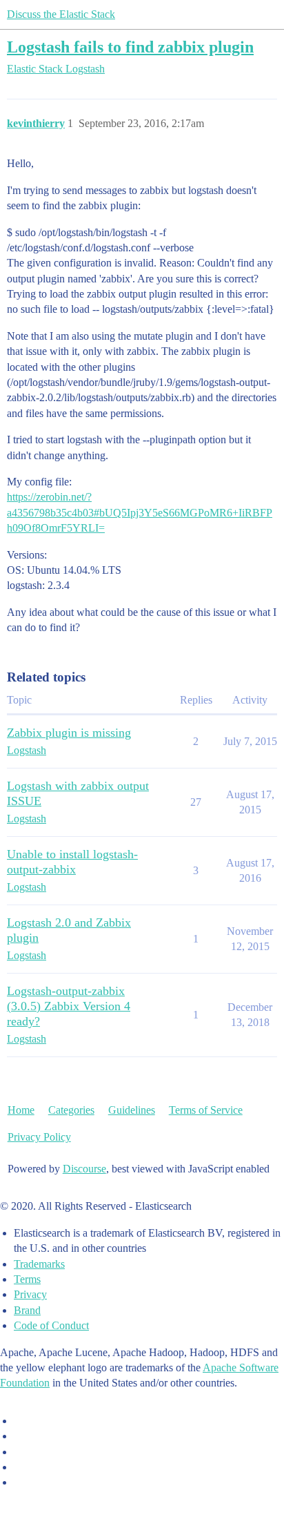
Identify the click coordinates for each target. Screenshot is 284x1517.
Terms (27, 1279)
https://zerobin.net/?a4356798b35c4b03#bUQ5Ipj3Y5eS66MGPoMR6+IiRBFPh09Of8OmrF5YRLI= (139, 512)
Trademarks (39, 1264)
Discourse (84, 1169)
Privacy (30, 1294)
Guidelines (131, 1110)
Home (21, 1110)
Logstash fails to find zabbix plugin (130, 46)
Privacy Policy (39, 1137)
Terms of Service (206, 1110)
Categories (71, 1110)
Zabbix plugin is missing (69, 733)
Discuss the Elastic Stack (61, 14)
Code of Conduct (51, 1325)
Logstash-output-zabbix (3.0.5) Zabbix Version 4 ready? (68, 1006)
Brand (27, 1310)
